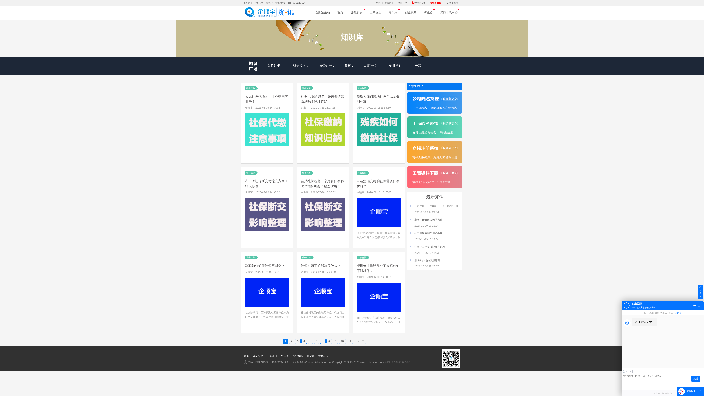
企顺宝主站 (322, 12)
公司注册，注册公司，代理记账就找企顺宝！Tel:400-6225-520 (275, 3)
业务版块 (356, 12)
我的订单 (402, 3)
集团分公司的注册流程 (427, 260)
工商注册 (375, 12)
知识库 (393, 12)
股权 (347, 66)
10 (342, 341)
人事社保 (370, 66)
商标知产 (325, 66)
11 (350, 341)
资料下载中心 (449, 12)
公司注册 (273, 66)
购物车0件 (420, 3)
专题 (418, 66)
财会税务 (299, 66)
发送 (695, 378)
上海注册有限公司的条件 (428, 219)
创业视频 (411, 12)
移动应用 (453, 3)
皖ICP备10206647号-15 (398, 362)
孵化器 (428, 12)
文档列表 (323, 356)
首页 (340, 12)
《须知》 (677, 312)
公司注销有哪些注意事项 (428, 233)
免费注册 (389, 3)
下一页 (360, 341)
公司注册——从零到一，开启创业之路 (436, 206)
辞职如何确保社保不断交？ (265, 266)
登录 (378, 3)
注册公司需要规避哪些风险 (429, 246)
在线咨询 (700, 292)
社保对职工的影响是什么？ (320, 266)
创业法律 (395, 66)
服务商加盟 (435, 3)
